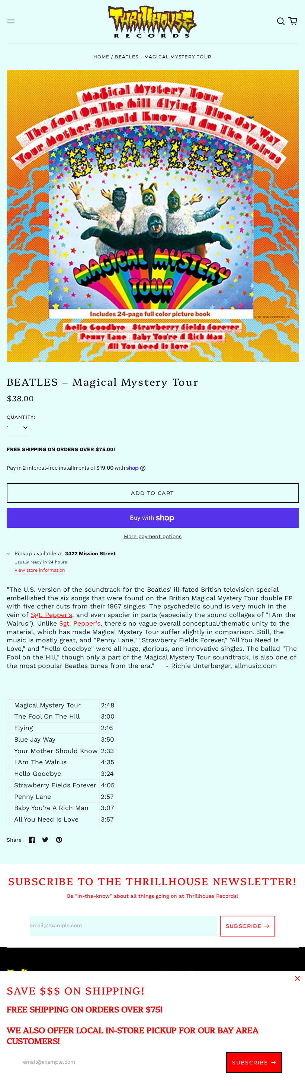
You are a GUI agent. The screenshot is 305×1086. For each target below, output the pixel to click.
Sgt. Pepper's (51, 614)
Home (101, 57)
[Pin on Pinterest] (59, 839)
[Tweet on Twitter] (45, 839)
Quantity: (21, 417)
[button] (281, 22)
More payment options (153, 536)
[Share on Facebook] (32, 839)
